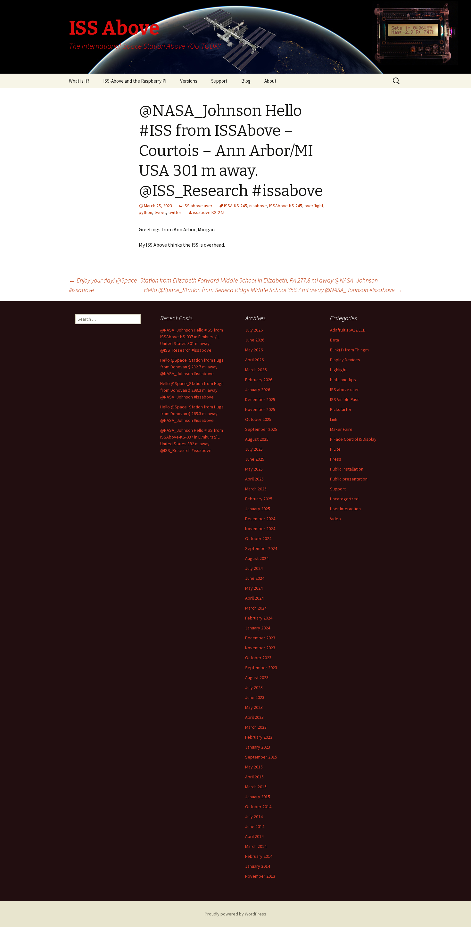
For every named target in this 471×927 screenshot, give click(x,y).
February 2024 (258, 618)
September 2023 (261, 667)
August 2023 (257, 677)
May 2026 (254, 350)
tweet (160, 212)
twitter (174, 212)
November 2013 (260, 876)
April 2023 (254, 717)
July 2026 (254, 330)
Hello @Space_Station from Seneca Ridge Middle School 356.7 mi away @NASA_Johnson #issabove (273, 290)
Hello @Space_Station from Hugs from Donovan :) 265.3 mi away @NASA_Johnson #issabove (192, 413)
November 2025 (260, 409)
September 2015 (261, 757)
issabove (258, 206)
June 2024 (254, 578)
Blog (246, 81)
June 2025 (254, 459)
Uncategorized (344, 499)
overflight (313, 206)
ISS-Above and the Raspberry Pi (134, 81)
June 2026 (254, 340)
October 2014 (258, 806)
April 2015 (254, 777)
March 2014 (256, 846)
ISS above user (198, 206)
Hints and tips (343, 379)
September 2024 (261, 548)
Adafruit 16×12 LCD (348, 330)
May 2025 (254, 469)
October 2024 (258, 538)
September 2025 (261, 429)
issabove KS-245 (209, 212)
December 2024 (260, 518)
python (145, 212)
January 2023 (257, 747)
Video (335, 518)
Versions (188, 81)
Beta (334, 340)
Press (335, 459)
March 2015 (256, 787)
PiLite (335, 449)
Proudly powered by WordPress (235, 914)
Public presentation (349, 479)
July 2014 (254, 816)
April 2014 (254, 836)
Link (333, 419)
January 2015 (257, 797)
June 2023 (254, 697)
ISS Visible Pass (344, 399)
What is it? (79, 81)
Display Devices (345, 360)
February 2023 (258, 737)
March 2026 (256, 370)
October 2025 (258, 419)
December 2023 (260, 638)
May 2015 (254, 767)
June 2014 (254, 826)
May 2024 (254, 588)
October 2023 (258, 657)
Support (219, 81)
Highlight (338, 370)
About (270, 81)
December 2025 (260, 399)
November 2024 (260, 528)
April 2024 (254, 598)
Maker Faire (341, 429)
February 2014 (258, 856)
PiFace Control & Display (353, 439)
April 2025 (254, 479)
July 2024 (254, 568)
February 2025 (258, 499)
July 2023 (254, 687)
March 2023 (256, 727)
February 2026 (258, 379)
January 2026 (257, 389)
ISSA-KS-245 (235, 206)
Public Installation (346, 469)
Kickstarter (340, 409)
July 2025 (254, 449)
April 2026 (254, 360)
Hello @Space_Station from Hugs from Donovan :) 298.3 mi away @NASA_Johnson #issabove (192, 390)
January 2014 (257, 866)
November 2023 (260, 648)
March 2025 (256, 489)
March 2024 (256, 608)
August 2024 (257, 558)
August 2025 (257, 439)
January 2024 (257, 628)
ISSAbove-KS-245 (285, 206)
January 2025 (257, 509)
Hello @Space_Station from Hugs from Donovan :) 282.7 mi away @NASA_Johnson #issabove (192, 366)
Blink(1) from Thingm (349, 350)
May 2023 (254, 707)
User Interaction (345, 509)
